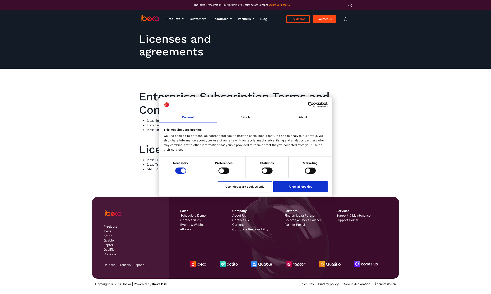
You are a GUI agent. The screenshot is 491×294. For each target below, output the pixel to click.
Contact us (324, 19)
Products (173, 19)
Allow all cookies (300, 186)
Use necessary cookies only (244, 186)
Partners (245, 19)
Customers (198, 19)
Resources (221, 19)
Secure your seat (278, 5)
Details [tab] (245, 117)
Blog (263, 19)
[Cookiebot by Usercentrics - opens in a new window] (311, 105)
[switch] (223, 171)
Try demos (298, 19)
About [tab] (303, 117)
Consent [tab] (188, 117)
